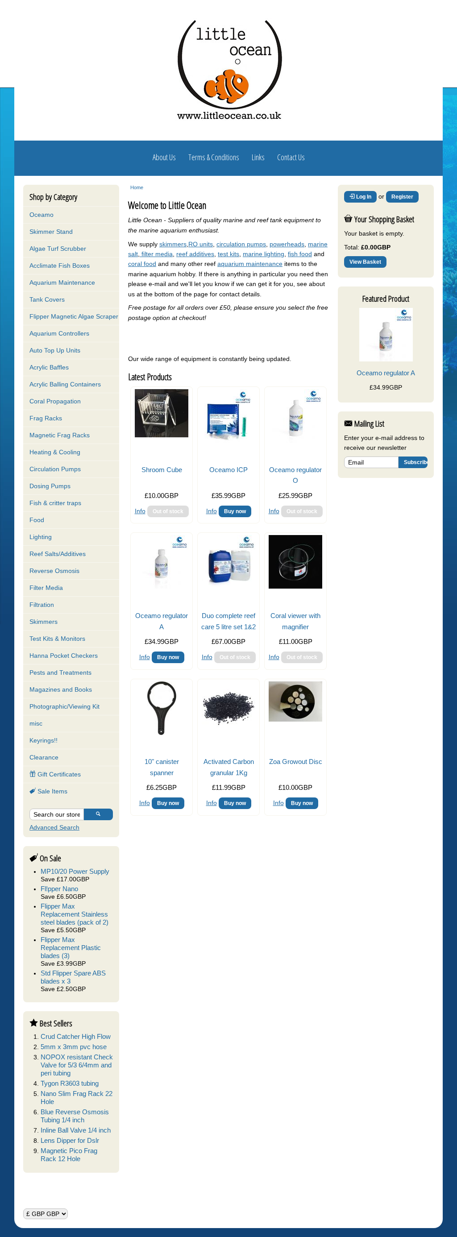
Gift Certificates (58, 774)
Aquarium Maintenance (62, 282)
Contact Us (291, 157)
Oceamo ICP (228, 469)
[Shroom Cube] (161, 435)
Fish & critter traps (55, 502)
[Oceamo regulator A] (161, 586)
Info (140, 511)
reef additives (195, 253)
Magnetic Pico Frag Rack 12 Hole (69, 1154)
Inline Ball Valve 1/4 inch (76, 1130)
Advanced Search (54, 827)
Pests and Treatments (60, 672)
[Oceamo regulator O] (295, 440)
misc (35, 723)
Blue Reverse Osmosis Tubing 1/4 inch (75, 1116)
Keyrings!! (43, 740)
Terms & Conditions (213, 157)
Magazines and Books (60, 689)
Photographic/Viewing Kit (64, 706)
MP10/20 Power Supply (75, 871)
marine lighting (263, 253)
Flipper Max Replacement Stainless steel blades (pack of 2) (74, 914)
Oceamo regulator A (386, 373)
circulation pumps (241, 244)
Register (402, 197)
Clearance (43, 757)
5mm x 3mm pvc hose (74, 1046)
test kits (228, 253)
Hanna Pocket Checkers (63, 655)
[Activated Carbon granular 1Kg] (228, 732)
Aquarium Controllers (59, 333)
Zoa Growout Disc (295, 761)
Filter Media (46, 587)
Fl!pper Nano (59, 888)
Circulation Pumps (55, 469)
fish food (300, 253)
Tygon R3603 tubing (70, 1083)
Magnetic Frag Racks (59, 435)
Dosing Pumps (50, 486)
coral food (142, 263)
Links (258, 157)
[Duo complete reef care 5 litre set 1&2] (228, 586)
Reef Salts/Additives (57, 553)
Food (36, 519)
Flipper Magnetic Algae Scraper (73, 316)
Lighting (40, 536)
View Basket (365, 262)
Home (136, 187)
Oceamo (41, 214)
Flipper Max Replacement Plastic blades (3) (71, 947)
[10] (161, 732)
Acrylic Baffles (49, 367)
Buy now (235, 511)
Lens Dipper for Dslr (70, 1140)
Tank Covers (47, 299)
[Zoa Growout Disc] (295, 719)
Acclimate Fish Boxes (59, 265)
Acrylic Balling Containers (65, 384)
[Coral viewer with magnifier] (295, 586)
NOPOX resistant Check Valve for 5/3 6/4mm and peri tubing (77, 1065)
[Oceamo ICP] (228, 440)
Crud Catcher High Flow (76, 1036)
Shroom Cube (161, 469)
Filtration (41, 604)
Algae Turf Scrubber (57, 248)
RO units (200, 244)
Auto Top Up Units (54, 350)
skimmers (173, 244)
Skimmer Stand (51, 231)
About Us (164, 157)
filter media (156, 253)
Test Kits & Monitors (57, 638)
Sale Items (51, 791)
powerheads (287, 244)
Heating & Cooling (54, 452)
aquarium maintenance (250, 263)
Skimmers (43, 621)
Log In (363, 197)
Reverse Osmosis (54, 570)
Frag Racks (45, 418)
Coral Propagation (55, 401)
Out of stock (168, 511)
